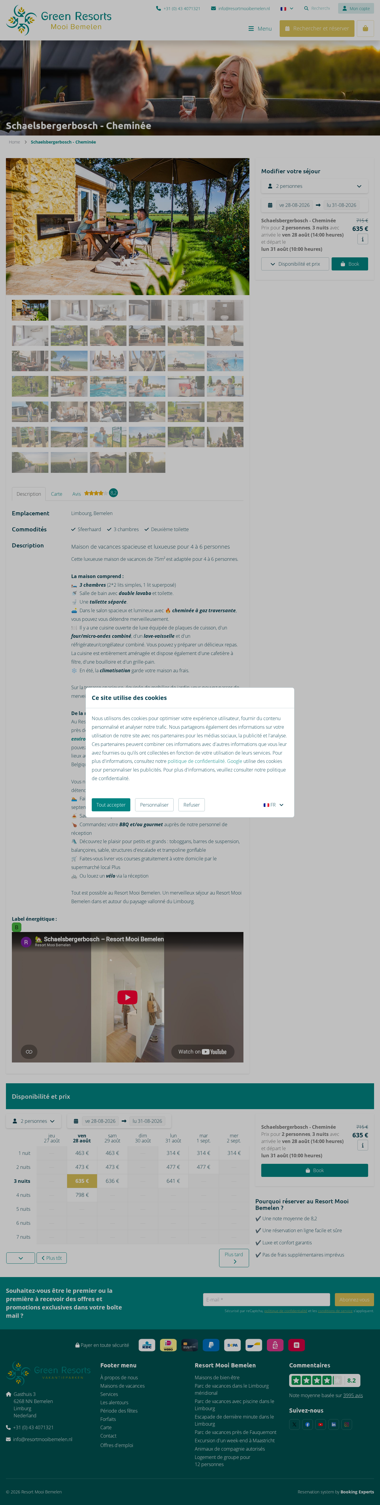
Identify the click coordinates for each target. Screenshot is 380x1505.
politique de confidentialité (196, 761)
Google (234, 761)
